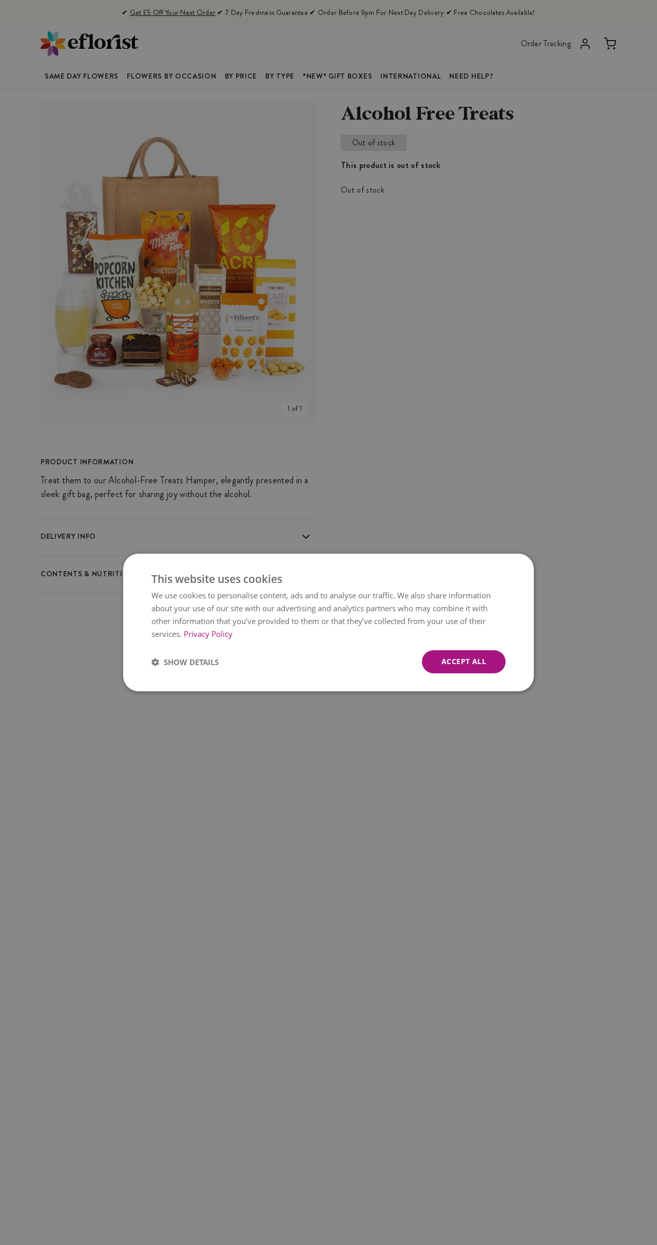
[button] (185, 662)
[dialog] (328, 622)
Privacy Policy (208, 634)
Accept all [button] (463, 661)
